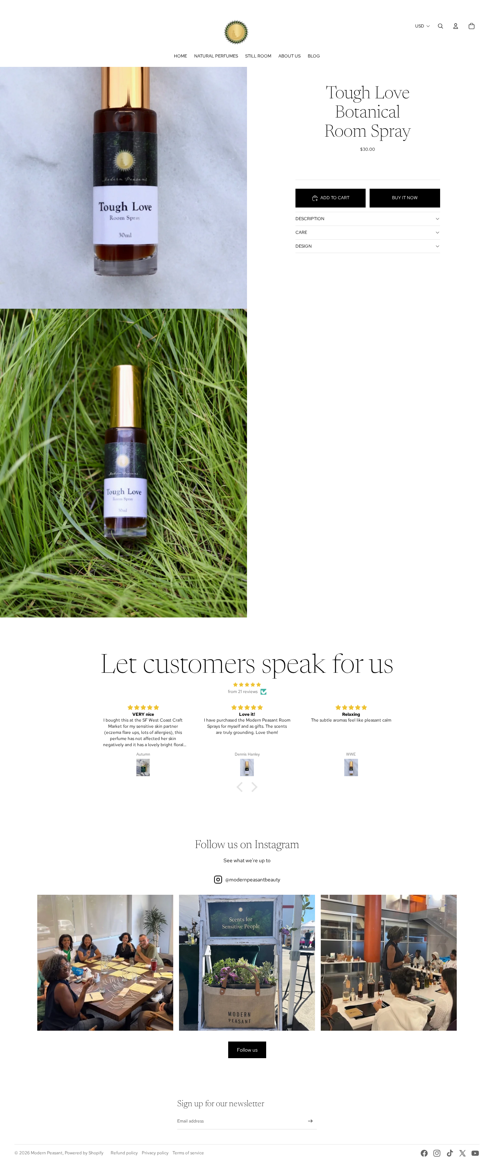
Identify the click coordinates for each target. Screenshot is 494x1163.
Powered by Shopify (84, 1153)
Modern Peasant (47, 1153)
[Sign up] (310, 1121)
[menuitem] (180, 56)
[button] (242, 787)
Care (301, 232)
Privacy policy (155, 1153)
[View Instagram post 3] (389, 963)
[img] (247, 684)
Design (303, 246)
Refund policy (124, 1153)
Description (309, 219)
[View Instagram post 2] (247, 963)
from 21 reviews (242, 691)
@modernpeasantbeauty (252, 879)
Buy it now (405, 198)
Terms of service (188, 1153)
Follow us (247, 1050)
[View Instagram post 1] (105, 963)
